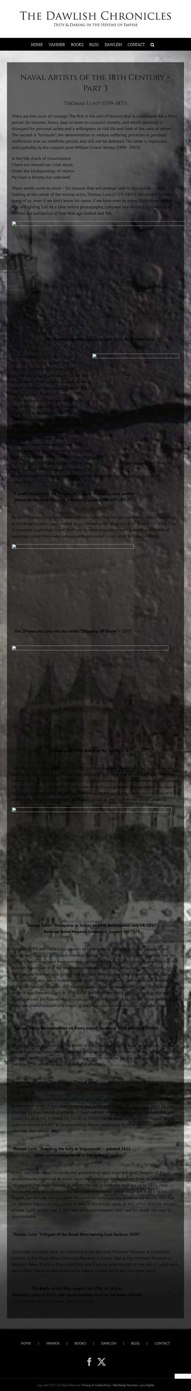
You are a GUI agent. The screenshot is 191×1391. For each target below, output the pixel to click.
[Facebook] (89, 1362)
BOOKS (80, 1343)
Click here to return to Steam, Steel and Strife (52, 1301)
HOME (26, 1343)
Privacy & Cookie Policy (96, 1385)
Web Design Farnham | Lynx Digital (133, 1385)
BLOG (135, 1343)
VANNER (53, 1343)
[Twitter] (101, 1362)
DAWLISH (108, 1343)
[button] (152, 44)
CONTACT (162, 1343)
